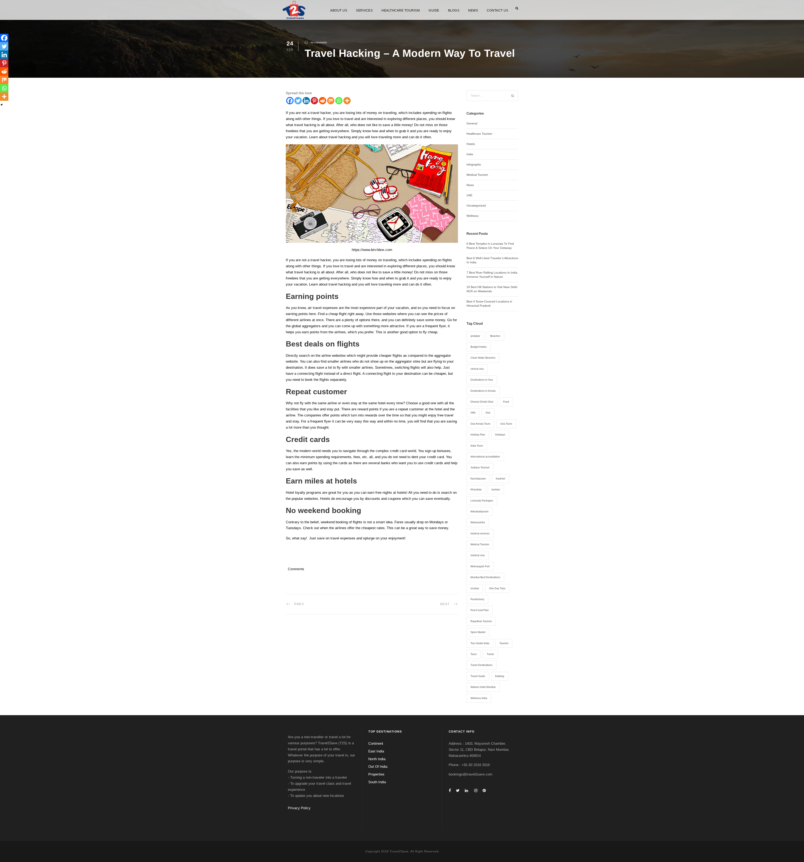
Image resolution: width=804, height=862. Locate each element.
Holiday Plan (477, 434)
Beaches (495, 336)
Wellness (472, 215)
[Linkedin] (306, 100)
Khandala (476, 489)
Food (506, 401)
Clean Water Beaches (482, 357)
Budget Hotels (478, 346)
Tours (473, 654)
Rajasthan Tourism (481, 621)
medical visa (477, 555)
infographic (473, 164)
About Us (338, 10)
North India (376, 759)
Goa (488, 412)
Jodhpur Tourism (480, 467)
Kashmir (500, 478)
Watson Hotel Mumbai (483, 687)
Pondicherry (477, 599)
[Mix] (330, 100)
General (471, 123)
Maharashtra (477, 522)
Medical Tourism (477, 174)
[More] (347, 100)
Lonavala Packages (481, 500)
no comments (319, 42)
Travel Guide (477, 676)
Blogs (454, 10)
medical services (480, 533)
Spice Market (477, 632)
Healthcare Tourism (400, 10)
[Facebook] (290, 100)
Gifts (472, 412)
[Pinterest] (314, 100)
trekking (499, 676)
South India (377, 782)
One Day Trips (497, 588)
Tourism (503, 643)
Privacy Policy (299, 808)
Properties (376, 774)
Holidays (500, 434)
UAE (469, 195)
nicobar (474, 588)
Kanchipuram (478, 478)
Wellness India (478, 698)
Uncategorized (476, 205)
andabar (475, 336)
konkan (496, 489)
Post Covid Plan (479, 610)
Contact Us (497, 10)
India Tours (476, 445)
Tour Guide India (479, 643)
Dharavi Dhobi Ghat (481, 401)
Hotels (470, 144)
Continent (375, 744)
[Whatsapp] (339, 100)
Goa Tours (506, 423)
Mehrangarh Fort (480, 566)
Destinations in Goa (481, 379)
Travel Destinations (481, 665)
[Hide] (1, 104)
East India (376, 751)
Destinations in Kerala (483, 390)
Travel (490, 654)
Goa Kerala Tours (480, 423)
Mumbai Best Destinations (485, 577)
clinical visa (477, 368)
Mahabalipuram (479, 511)
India (469, 154)
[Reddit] (322, 100)
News (473, 10)
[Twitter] (298, 100)
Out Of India (377, 767)
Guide (434, 10)
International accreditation (485, 456)
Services (364, 10)
